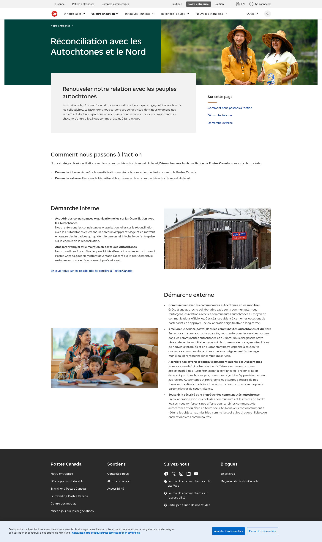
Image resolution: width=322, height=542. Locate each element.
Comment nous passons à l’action (230, 108)
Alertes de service (119, 481)
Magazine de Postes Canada (239, 481)
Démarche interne (220, 115)
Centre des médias (63, 503)
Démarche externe (220, 123)
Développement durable (67, 481)
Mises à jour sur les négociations (72, 511)
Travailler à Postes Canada (68, 488)
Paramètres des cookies (262, 531)
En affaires (228, 473)
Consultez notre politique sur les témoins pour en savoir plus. (106, 532)
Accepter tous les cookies (228, 531)
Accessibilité (115, 488)
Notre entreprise (60, 25)
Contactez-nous (118, 473)
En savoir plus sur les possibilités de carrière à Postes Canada (91, 270)
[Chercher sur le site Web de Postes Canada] (267, 13)
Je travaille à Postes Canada (69, 496)
